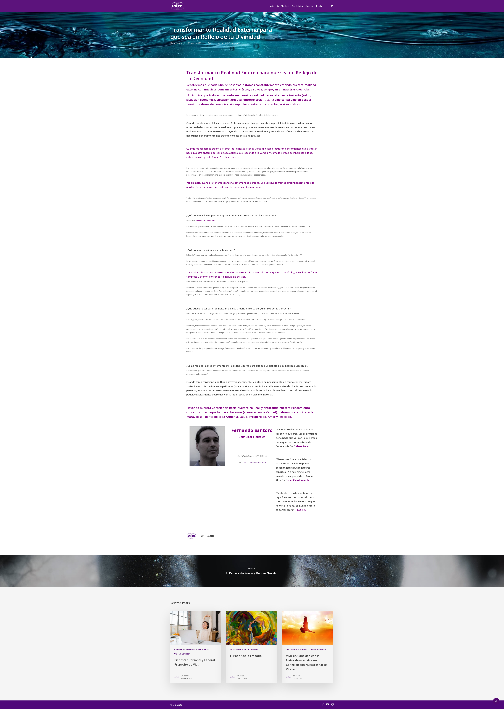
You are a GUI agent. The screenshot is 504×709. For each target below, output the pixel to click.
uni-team (177, 43)
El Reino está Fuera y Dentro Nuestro (252, 571)
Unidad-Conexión (229, 43)
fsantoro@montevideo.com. (255, 462)
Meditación (191, 649)
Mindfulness (203, 649)
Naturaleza (303, 649)
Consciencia (214, 43)
